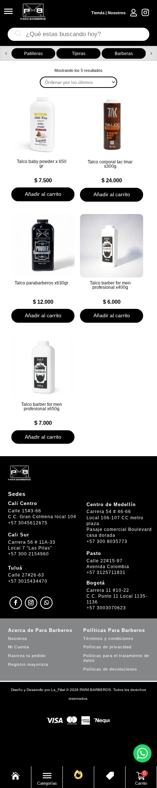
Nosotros (117, 13)
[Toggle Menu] (8, 11)
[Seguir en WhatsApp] (46, 603)
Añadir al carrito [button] (43, 194)
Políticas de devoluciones (110, 669)
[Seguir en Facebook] (15, 603)
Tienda (97, 13)
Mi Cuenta (18, 647)
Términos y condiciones (108, 638)
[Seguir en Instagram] (31, 603)
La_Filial (58, 690)
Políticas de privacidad (107, 647)
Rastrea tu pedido (27, 655)
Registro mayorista (28, 664)
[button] (6, 53)
